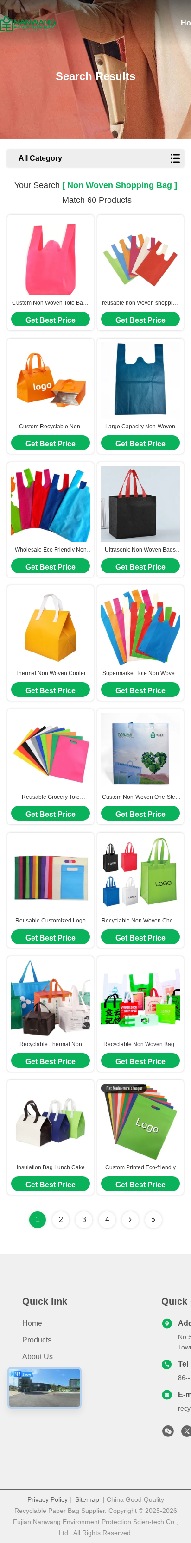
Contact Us (40, 1407)
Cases (33, 1390)
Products (36, 1340)
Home (32, 1323)
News (31, 1373)
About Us (37, 1357)
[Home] (28, 23)
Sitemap (87, 1499)
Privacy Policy (47, 1499)
